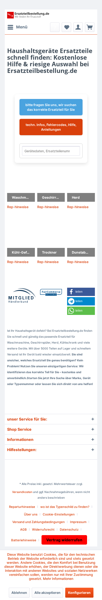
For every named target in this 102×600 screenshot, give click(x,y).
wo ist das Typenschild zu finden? (64, 507)
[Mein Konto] (78, 27)
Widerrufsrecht (43, 529)
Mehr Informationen (58, 579)
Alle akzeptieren (47, 593)
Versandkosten (22, 492)
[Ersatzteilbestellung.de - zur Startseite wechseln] (29, 16)
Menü (22, 27)
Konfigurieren (79, 593)
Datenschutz (69, 529)
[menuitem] (17, 27)
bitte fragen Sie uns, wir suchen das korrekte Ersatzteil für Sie (50, 107)
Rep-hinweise (48, 207)
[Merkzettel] (66, 27)
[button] (81, 292)
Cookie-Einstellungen (59, 514)
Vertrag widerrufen (64, 539)
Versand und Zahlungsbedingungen (38, 522)
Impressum (78, 522)
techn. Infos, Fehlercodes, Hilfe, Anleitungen (51, 127)
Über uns (30, 514)
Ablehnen (19, 593)
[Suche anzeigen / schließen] (55, 27)
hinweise (21, 207)
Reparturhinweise (22, 507)
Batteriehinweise (23, 540)
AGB (23, 529)
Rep (10, 207)
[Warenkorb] (89, 27)
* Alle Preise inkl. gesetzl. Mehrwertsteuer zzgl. (51, 484)
